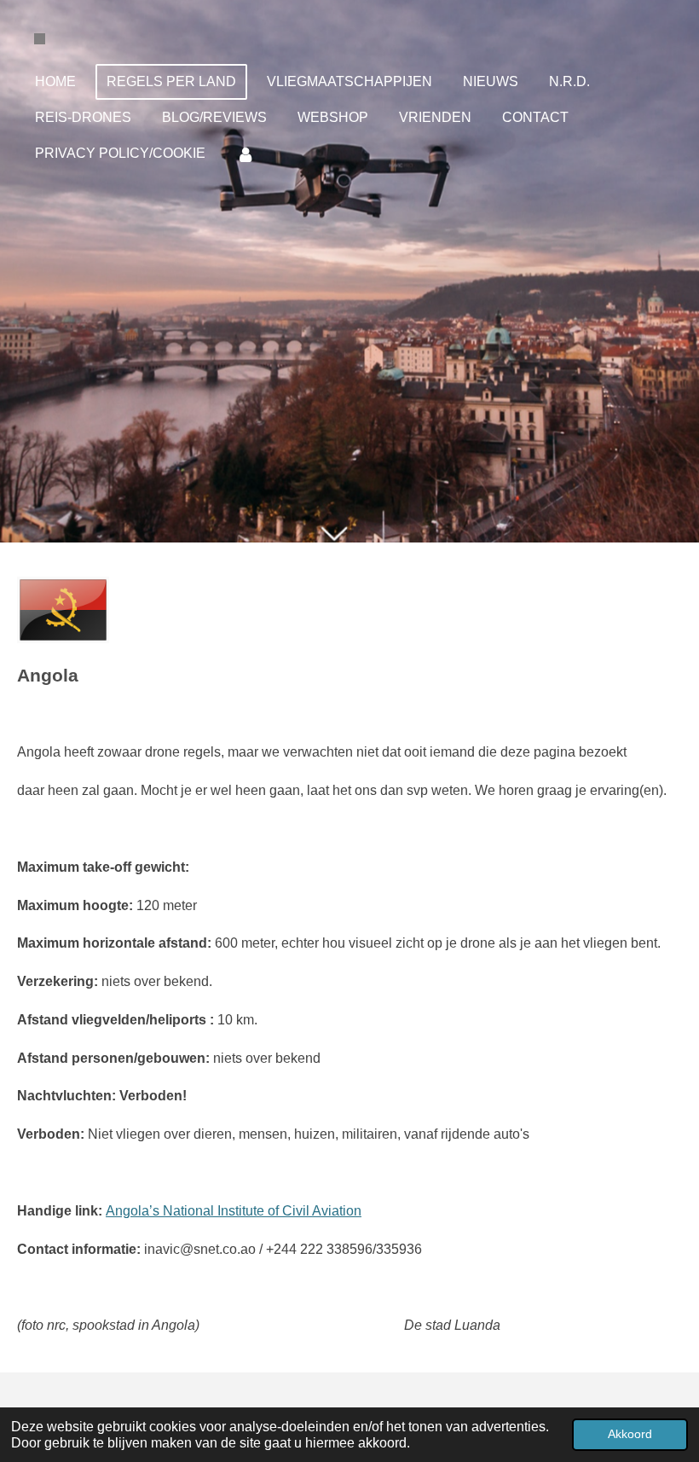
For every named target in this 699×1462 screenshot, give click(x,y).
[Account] (245, 154)
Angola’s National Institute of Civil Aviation (233, 1211)
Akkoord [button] (630, 1434)
